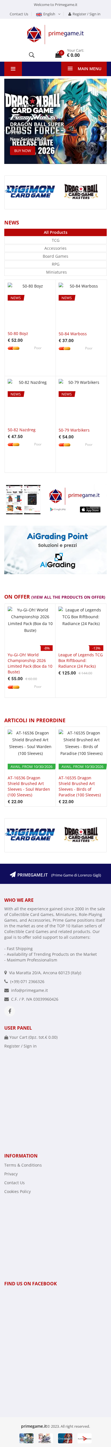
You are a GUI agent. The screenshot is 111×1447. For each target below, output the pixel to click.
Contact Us (19, 13)
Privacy (11, 1174)
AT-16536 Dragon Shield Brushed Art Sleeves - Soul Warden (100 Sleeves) (29, 786)
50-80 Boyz (18, 333)
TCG (55, 240)
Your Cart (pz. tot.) (32, 1037)
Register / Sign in (86, 13)
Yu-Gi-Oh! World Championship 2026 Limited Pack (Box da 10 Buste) (30, 663)
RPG (55, 264)
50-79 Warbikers (74, 430)
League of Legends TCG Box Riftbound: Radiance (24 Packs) (80, 660)
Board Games (55, 256)
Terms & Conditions (23, 1165)
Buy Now (22, 150)
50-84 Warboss (73, 333)
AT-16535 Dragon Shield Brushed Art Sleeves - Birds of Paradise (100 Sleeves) (80, 786)
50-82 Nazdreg (22, 429)
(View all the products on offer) (68, 597)
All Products (55, 232)
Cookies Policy (17, 1191)
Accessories (55, 248)
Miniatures (56, 272)
